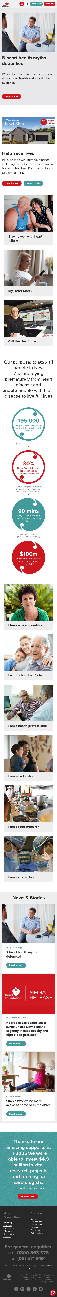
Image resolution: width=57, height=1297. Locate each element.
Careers (34, 1219)
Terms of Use (42, 1279)
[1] (28, 446)
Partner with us (37, 1233)
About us (7, 1237)
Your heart (7, 1225)
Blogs (20, 948)
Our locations (36, 1222)
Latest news (36, 1227)
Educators (7, 1231)
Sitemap (50, 1282)
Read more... (16, 965)
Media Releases (24, 1018)
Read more (12, 96)
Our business (36, 1224)
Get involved (8, 1234)
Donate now (49, 4)
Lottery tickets (36, 4)
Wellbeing (7, 1223)
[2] (28, 494)
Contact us (35, 1230)
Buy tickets (12, 183)
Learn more (33, 183)
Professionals (9, 1228)
